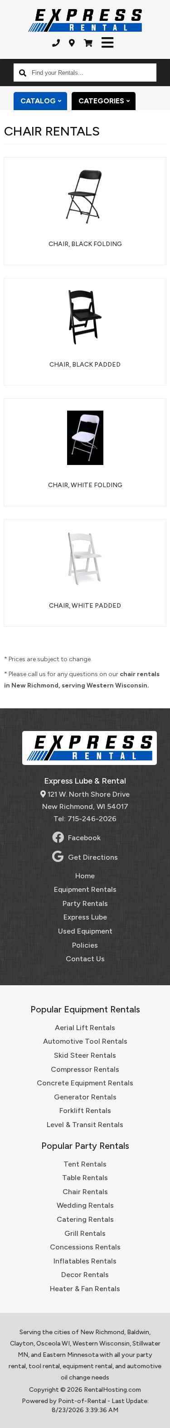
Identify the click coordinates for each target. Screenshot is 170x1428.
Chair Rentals (85, 1191)
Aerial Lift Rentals (85, 1027)
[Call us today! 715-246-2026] (56, 43)
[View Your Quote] (88, 43)
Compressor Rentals (85, 1069)
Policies (85, 945)
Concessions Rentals (85, 1247)
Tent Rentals (85, 1164)
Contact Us (85, 958)
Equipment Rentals (85, 889)
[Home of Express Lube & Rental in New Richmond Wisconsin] (85, 20)
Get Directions (93, 857)
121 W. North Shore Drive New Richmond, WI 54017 (86, 800)
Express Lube (85, 917)
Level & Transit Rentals (85, 1124)
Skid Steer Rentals (85, 1055)
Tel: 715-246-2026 (85, 818)
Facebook (84, 837)
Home (85, 875)
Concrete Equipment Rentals (85, 1083)
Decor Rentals (85, 1274)
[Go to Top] (157, 1415)
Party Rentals (85, 903)
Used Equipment (85, 931)
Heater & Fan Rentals (85, 1288)
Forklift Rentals (85, 1110)
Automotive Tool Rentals (85, 1041)
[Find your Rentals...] (23, 72)
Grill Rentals (85, 1233)
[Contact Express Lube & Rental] (72, 43)
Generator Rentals (85, 1097)
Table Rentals (85, 1177)
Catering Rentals (85, 1219)
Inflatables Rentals (85, 1261)
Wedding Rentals (85, 1205)
